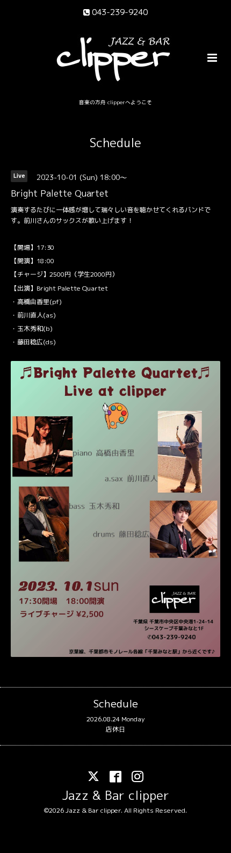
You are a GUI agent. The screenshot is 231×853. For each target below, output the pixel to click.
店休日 (115, 729)
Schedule (115, 142)
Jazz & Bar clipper (115, 795)
